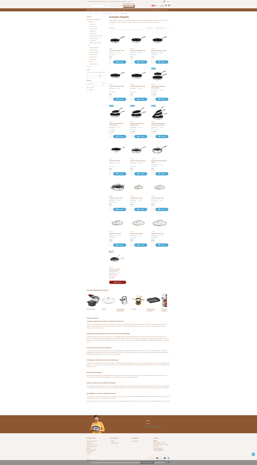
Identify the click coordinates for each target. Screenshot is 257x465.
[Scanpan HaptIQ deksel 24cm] (159, 187)
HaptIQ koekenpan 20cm (116, 50)
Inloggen (112, 441)
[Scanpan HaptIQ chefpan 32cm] (117, 187)
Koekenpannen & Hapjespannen (106, 13)
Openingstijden (135, 441)
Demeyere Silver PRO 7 (94, 47)
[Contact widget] (253, 454)
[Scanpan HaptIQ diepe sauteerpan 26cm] (159, 149)
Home (92, 13)
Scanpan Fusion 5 (93, 56)
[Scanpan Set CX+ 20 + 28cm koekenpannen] (117, 258)
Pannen (89, 9)
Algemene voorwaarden (92, 441)
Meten (135, 9)
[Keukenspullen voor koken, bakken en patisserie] (128, 5)
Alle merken (91, 87)
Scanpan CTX (92, 24)
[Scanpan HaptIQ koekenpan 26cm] (159, 39)
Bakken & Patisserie (116, 9)
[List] (147, 28)
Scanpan (91, 89)
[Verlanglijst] (166, 6)
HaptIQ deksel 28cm (136, 233)
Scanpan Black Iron (93, 64)
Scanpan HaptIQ (93, 26)
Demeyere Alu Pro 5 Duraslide (95, 35)
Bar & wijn (152, 9)
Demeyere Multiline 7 (94, 49)
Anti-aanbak (117, 13)
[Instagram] (149, 423)
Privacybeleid (89, 442)
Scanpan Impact (92, 59)
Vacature (88, 453)
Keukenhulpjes (106, 9)
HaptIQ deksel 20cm (136, 198)
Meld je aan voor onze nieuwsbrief (153, 426)
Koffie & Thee (145, 9)
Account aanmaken (114, 442)
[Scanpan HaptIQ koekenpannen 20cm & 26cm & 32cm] (159, 112)
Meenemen (158, 9)
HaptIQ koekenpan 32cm (137, 86)
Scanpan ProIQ (92, 31)
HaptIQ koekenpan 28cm (116, 86)
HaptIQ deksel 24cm (157, 198)
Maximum (102, 76)
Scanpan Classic (92, 33)
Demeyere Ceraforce (93, 38)
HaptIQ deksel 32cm (157, 233)
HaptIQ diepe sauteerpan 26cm (159, 161)
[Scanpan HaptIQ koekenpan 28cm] (117, 75)
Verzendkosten (90, 451)
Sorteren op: (158, 28)
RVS (89, 45)
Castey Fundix (92, 40)
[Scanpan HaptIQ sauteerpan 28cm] (138, 149)
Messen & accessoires (96, 9)
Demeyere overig (93, 54)
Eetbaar (124, 9)
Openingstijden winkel (91, 450)
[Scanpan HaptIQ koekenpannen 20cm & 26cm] (159, 75)
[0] (168, 6)
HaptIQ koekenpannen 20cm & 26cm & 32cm (158, 124)
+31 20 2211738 (158, 448)
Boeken (168, 9)
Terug (89, 13)
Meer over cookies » (160, 462)
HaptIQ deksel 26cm (115, 233)
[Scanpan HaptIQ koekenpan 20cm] (117, 39)
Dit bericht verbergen (147, 462)
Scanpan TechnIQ (93, 28)
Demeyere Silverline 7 (94, 52)
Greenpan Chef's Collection (95, 42)
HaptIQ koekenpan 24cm (137, 50)
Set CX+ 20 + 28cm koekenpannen (114, 270)
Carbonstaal (90, 61)
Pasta (127, 9)
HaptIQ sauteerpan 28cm (138, 161)
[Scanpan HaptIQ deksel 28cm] (138, 222)
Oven (131, 9)
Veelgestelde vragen (91, 446)
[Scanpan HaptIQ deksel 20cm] (138, 187)
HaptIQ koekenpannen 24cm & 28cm (137, 124)
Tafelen (139, 9)
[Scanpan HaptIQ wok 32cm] (117, 149)
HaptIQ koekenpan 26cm (159, 50)
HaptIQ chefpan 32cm (116, 198)
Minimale (90, 76)
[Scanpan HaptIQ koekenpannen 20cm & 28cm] (117, 112)
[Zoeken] (105, 5)
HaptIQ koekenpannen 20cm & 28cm (116, 124)
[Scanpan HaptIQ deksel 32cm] (159, 222)
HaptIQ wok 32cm (114, 161)
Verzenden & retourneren (92, 444)
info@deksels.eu (160, 450)
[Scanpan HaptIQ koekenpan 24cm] (138, 39)
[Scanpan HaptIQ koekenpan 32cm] (138, 75)
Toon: (150, 28)
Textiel (163, 9)
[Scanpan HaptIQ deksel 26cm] (117, 222)
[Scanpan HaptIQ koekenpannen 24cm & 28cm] (138, 112)
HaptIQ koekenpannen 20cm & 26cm (158, 87)
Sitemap (88, 448)
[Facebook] (146, 423)
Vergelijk (119, 52)
